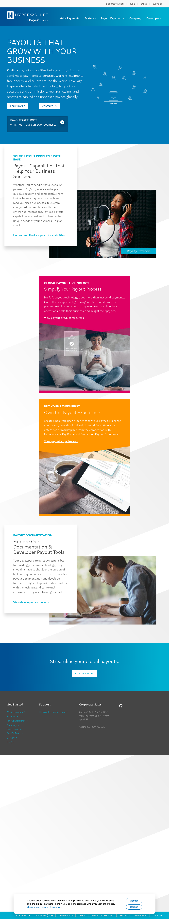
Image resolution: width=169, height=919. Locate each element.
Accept (134, 900)
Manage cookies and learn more (44, 907)
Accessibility (22, 915)
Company (135, 18)
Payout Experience (112, 18)
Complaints (66, 915)
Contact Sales (84, 673)
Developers (153, 18)
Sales (144, 3)
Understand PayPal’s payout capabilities (39, 235)
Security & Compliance (133, 915)
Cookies (157, 915)
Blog (132, 3)
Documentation (115, 3)
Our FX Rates (13, 733)
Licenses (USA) (44, 915)
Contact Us (49, 106)
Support (157, 3)
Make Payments (69, 18)
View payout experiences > (61, 441)
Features (90, 18)
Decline (134, 906)
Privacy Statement (103, 915)
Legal (82, 915)
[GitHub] (120, 705)
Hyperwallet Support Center (53, 712)
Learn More (17, 106)
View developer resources (29, 602)
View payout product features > (64, 317)
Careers (11, 737)
